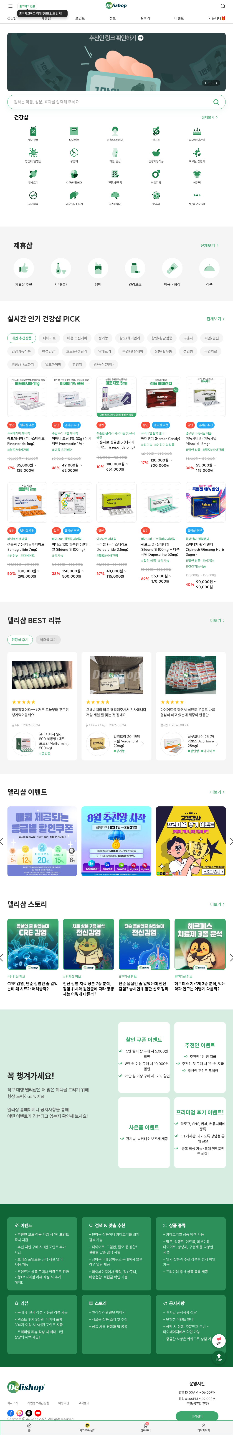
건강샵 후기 (20, 639)
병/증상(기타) (104, 364)
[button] (205, 83)
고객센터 (83, 1403)
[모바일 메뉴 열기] (10, 6)
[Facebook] (10, 1413)
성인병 (188, 351)
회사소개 (12, 1403)
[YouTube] (38, 1413)
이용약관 (63, 1403)
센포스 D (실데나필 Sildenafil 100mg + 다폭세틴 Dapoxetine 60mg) (160, 549)
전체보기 (208, 117)
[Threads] (28, 1413)
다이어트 (49, 338)
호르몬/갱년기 (76, 351)
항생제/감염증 (162, 338)
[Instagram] (19, 1413)
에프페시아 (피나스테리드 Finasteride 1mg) (26, 441)
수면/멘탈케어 (132, 351)
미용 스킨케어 (77, 338)
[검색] (223, 6)
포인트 (80, 18)
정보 (112, 18)
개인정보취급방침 (38, 1403)
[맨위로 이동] (219, 1357)
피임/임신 (212, 338)
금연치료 (210, 351)
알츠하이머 (53, 364)
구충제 (188, 338)
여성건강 (48, 351)
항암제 (77, 364)
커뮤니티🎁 (217, 18)
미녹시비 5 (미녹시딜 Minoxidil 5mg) (201, 441)
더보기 (215, 620)
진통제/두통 (163, 351)
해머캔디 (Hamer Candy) (160, 438)
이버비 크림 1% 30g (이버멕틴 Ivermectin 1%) (71, 441)
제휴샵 (46, 18)
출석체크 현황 (27, 6)
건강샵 (12, 18)
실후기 (145, 18)
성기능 (103, 338)
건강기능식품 (21, 351)
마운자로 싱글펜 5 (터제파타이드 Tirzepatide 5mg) (115, 444)
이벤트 (179, 18)
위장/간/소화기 (23, 364)
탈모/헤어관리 (129, 338)
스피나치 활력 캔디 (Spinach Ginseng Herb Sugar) (205, 549)
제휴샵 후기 (48, 639)
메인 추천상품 (22, 338)
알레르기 (104, 351)
